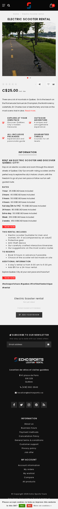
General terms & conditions (29, 440)
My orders (29, 469)
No (29, 506)
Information (28, 152)
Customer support (29, 444)
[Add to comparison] (53, 84)
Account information (29, 465)
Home (16, 14)
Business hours (29, 428)
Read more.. (30, 110)
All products (29, 481)
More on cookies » (43, 506)
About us (29, 424)
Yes (22, 506)
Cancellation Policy (29, 436)
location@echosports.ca (30, 392)
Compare (29, 477)
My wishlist (29, 473)
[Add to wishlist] (48, 84)
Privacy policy (29, 448)
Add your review (30, 315)
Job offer (29, 452)
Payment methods (29, 432)
